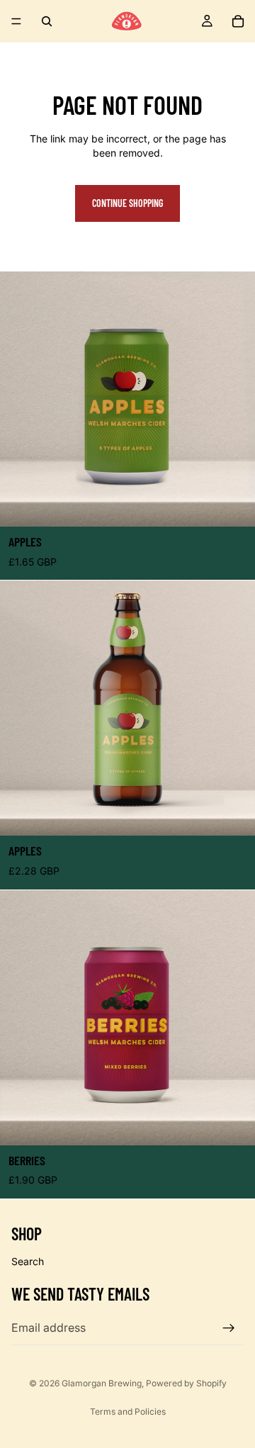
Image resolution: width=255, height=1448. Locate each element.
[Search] (46, 21)
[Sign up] (229, 1327)
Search (27, 1261)
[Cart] (238, 21)
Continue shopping (127, 203)
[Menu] (16, 21)
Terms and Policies (128, 1411)
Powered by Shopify (186, 1383)
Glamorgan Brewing (102, 1383)
